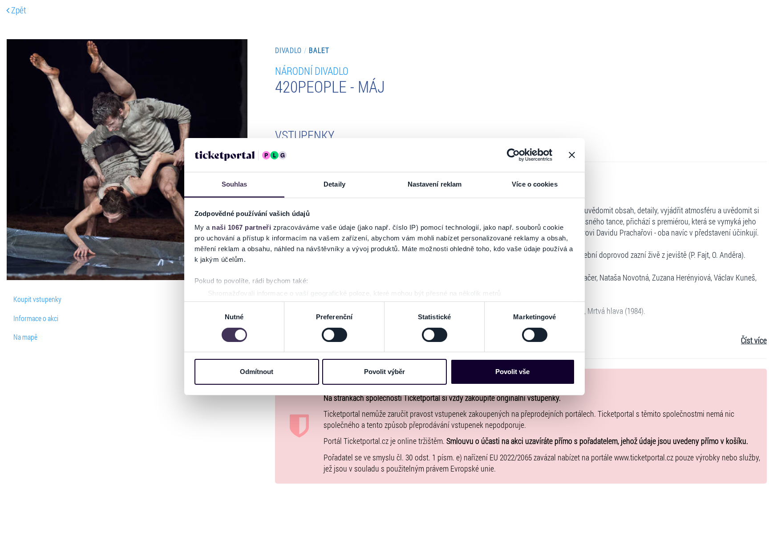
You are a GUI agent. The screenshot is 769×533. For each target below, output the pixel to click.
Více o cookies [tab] (534, 184)
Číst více (754, 340)
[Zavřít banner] (572, 155)
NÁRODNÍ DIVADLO (311, 70)
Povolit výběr (384, 371)
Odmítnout (256, 371)
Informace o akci (35, 318)
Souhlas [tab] (234, 184)
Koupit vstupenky (37, 299)
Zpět (17, 10)
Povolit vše (512, 371)
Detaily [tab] (334, 184)
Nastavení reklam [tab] (435, 184)
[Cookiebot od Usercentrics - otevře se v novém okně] (513, 155)
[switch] (334, 335)
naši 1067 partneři (241, 227)
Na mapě (25, 337)
